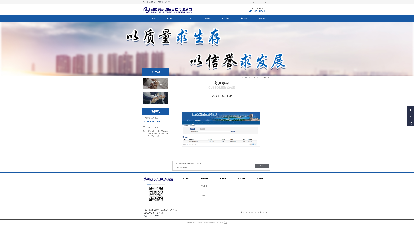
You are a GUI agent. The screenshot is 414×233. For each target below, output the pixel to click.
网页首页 (257, 77)
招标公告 (204, 186)
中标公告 (204, 195)
